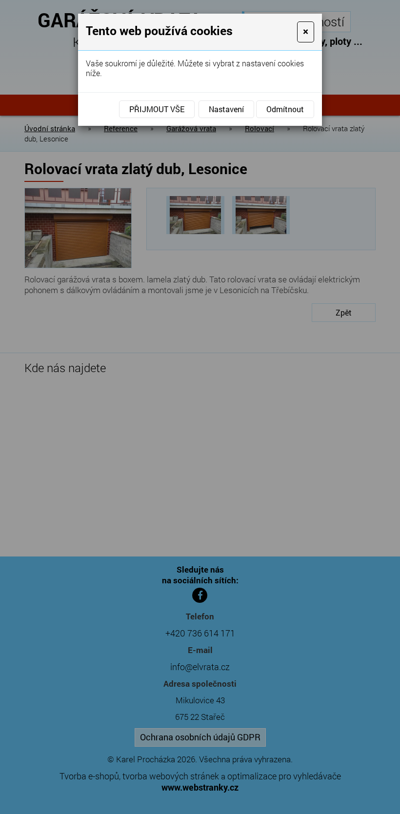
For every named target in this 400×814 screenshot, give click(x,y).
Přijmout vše (156, 109)
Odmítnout (285, 109)
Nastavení (226, 109)
